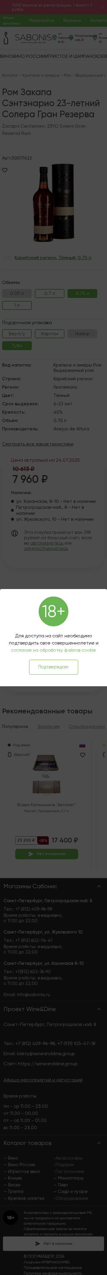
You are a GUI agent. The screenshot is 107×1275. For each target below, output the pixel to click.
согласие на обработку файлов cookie (53, 650)
